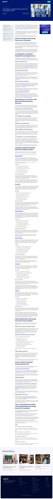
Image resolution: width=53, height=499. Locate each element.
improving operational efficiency (24, 90)
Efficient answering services (19, 76)
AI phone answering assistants (28, 370)
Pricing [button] (42, 1)
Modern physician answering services (28, 397)
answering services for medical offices (33, 142)
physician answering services (28, 66)
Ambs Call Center (21, 49)
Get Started (45, 32)
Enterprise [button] (39, 1)
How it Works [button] (35, 1)
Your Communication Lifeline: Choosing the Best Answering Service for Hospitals (8, 39)
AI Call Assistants (35, 370)
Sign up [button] (49, 1)
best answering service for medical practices (22, 28)
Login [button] (46, 1)
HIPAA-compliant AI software (28, 97)
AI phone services (18, 371)
